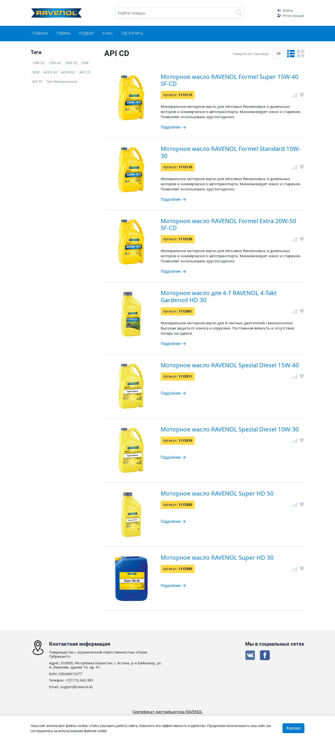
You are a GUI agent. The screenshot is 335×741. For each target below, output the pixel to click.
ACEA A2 (50, 72)
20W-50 (71, 62)
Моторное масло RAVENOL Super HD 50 (217, 493)
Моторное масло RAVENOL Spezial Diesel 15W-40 (230, 365)
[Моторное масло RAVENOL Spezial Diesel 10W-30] (131, 450)
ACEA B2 (68, 72)
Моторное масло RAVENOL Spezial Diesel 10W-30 (230, 429)
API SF (37, 81)
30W (85, 62)
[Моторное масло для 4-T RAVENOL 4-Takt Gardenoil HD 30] (131, 314)
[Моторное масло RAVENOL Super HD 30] (131, 578)
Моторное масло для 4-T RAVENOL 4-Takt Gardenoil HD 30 (219, 296)
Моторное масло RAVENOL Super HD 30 (217, 557)
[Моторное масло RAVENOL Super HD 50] (131, 514)
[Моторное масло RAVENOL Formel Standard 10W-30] (131, 169)
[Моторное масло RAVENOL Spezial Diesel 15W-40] (131, 386)
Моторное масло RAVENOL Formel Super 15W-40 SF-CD (229, 80)
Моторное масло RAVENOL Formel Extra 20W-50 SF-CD (228, 224)
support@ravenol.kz (76, 687)
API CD (84, 72)
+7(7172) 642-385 (79, 680)
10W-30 (38, 62)
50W (35, 72)
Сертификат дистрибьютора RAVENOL (167, 712)
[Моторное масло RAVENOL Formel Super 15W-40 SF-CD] (131, 97)
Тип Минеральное (61, 81)
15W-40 (55, 62)
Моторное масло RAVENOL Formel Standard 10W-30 (230, 152)
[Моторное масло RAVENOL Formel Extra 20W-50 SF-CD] (131, 242)
